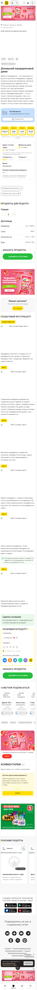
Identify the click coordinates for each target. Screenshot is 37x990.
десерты (5, 722)
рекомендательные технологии (8, 964)
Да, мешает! (17, 308)
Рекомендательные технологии (17, 953)
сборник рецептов (25, 722)
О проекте (8, 948)
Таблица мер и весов (9, 193)
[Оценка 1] (4, 647)
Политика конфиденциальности (22, 948)
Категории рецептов (18, 955)
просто (13, 722)
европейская (7, 166)
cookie (14, 965)
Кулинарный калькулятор (10, 188)
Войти (17, 793)
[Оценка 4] (13, 647)
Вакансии (27, 951)
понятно (28, 963)
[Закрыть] (33, 954)
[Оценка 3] (10, 647)
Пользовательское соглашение (14, 951)
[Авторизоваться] (32, 3)
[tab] (5, 987)
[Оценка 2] (7, 647)
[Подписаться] (23, 848)
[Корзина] (28, 3)
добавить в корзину (18, 257)
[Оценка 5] (17, 647)
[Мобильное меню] (2, 3)
